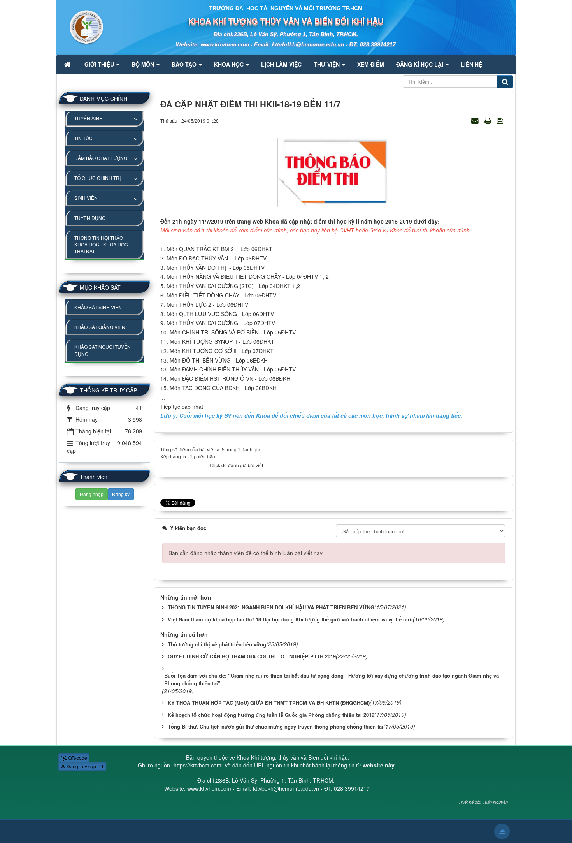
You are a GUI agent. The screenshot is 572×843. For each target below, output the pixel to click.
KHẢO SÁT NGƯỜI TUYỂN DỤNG (102, 350)
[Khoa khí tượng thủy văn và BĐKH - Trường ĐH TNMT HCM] (80, 26)
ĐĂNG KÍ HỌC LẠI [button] (420, 64)
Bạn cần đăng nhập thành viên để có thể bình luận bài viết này (245, 553)
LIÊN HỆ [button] (471, 64)
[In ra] (488, 120)
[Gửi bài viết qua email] (476, 120)
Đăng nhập (92, 494)
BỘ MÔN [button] (144, 64)
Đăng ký (121, 494)
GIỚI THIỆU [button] (100, 64)
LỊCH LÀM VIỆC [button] (281, 64)
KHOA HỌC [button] (229, 64)
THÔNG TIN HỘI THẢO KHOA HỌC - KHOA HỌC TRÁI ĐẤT (101, 244)
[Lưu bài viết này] (501, 120)
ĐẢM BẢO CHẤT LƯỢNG (100, 158)
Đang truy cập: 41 (84, 766)
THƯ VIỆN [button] (327, 64)
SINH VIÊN (86, 197)
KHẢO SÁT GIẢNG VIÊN (99, 327)
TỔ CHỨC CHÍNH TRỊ (97, 177)
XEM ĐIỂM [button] (370, 64)
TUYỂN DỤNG (89, 218)
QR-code (77, 757)
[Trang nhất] (68, 64)
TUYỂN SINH (88, 118)
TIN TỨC (83, 138)
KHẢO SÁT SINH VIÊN (98, 307)
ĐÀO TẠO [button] (185, 64)
